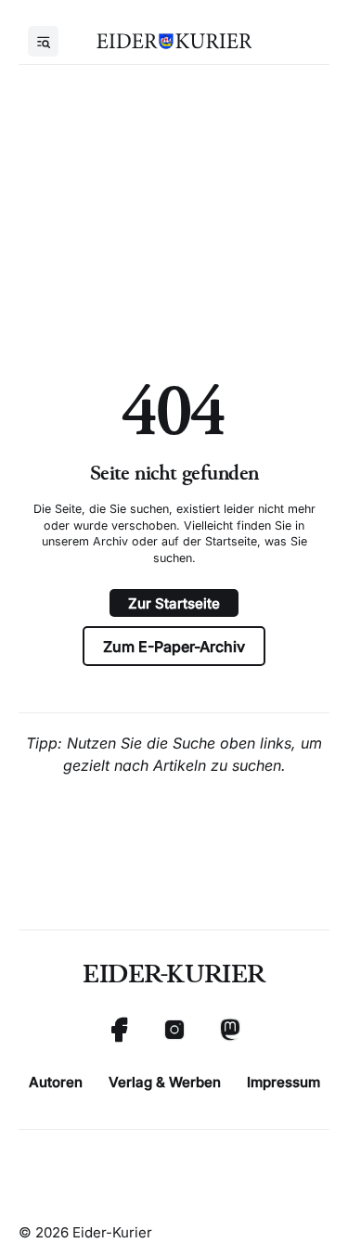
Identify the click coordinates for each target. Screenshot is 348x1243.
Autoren (56, 1082)
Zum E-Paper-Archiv (174, 646)
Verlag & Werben (165, 1082)
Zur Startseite (173, 603)
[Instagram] (174, 1029)
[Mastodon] (230, 1029)
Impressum (283, 1082)
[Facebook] (119, 1029)
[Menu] (43, 41)
